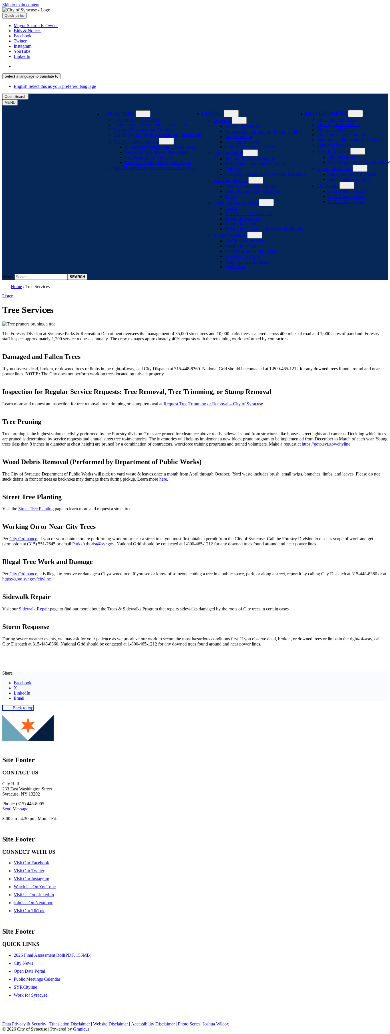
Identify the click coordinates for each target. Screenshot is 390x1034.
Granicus (81, 1029)
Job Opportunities (344, 157)
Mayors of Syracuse (335, 168)
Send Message (15, 808)
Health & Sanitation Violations (252, 191)
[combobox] (31, 76)
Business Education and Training (143, 130)
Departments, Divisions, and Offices (349, 139)
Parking (232, 196)
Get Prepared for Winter (246, 240)
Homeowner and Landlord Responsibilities (263, 131)
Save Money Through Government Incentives (154, 167)
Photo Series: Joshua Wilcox (203, 1023)
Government (326, 113)
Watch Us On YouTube (35, 886)
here (163, 479)
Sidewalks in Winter (243, 256)
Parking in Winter (240, 223)
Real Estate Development (136, 141)
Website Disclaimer (110, 1023)
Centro (231, 208)
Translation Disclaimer (69, 1023)
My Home (222, 120)
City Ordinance (23, 538)
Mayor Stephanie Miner (349, 179)
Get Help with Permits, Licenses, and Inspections (157, 135)
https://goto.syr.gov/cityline (326, 444)
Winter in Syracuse (230, 235)
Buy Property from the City (149, 157)
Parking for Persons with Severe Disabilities (264, 228)
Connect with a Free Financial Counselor (150, 124)
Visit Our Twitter (29, 870)
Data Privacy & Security (24, 1023)
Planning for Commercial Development (160, 147)
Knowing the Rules (230, 180)
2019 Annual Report (346, 196)
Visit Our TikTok (29, 910)
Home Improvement (243, 126)
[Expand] (143, 113)
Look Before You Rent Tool (250, 146)
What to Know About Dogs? (251, 186)
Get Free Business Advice (136, 119)
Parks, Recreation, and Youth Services (259, 163)
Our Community (239, 136)
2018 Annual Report (346, 201)
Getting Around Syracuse (236, 202)
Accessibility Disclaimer (153, 1023)
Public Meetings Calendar (37, 979)
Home (16, 286)
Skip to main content (20, 4)
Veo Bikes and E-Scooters (248, 213)
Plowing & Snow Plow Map (250, 251)
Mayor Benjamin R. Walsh (352, 174)
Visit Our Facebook (31, 862)
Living (212, 113)
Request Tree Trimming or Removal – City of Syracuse (213, 403)
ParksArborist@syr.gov (93, 543)
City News (23, 963)
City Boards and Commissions (344, 134)
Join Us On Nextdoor (33, 902)
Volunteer (233, 169)
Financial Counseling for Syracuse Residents (265, 174)
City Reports (328, 185)
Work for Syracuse (333, 151)
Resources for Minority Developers (156, 152)
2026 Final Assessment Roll (52, 955)
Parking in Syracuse (243, 218)
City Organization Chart (338, 124)
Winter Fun (235, 266)
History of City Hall (335, 145)
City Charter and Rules (337, 119)
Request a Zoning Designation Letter (158, 162)
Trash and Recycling (243, 141)
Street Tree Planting (36, 508)
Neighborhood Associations (250, 158)
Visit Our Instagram (31, 878)
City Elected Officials (336, 129)
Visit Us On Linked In (34, 894)
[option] (201, 66)
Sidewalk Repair (34, 608)
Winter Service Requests (247, 261)
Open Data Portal (29, 971)
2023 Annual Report (346, 191)
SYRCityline (25, 987)
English (55, 66)
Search (8, 276)
